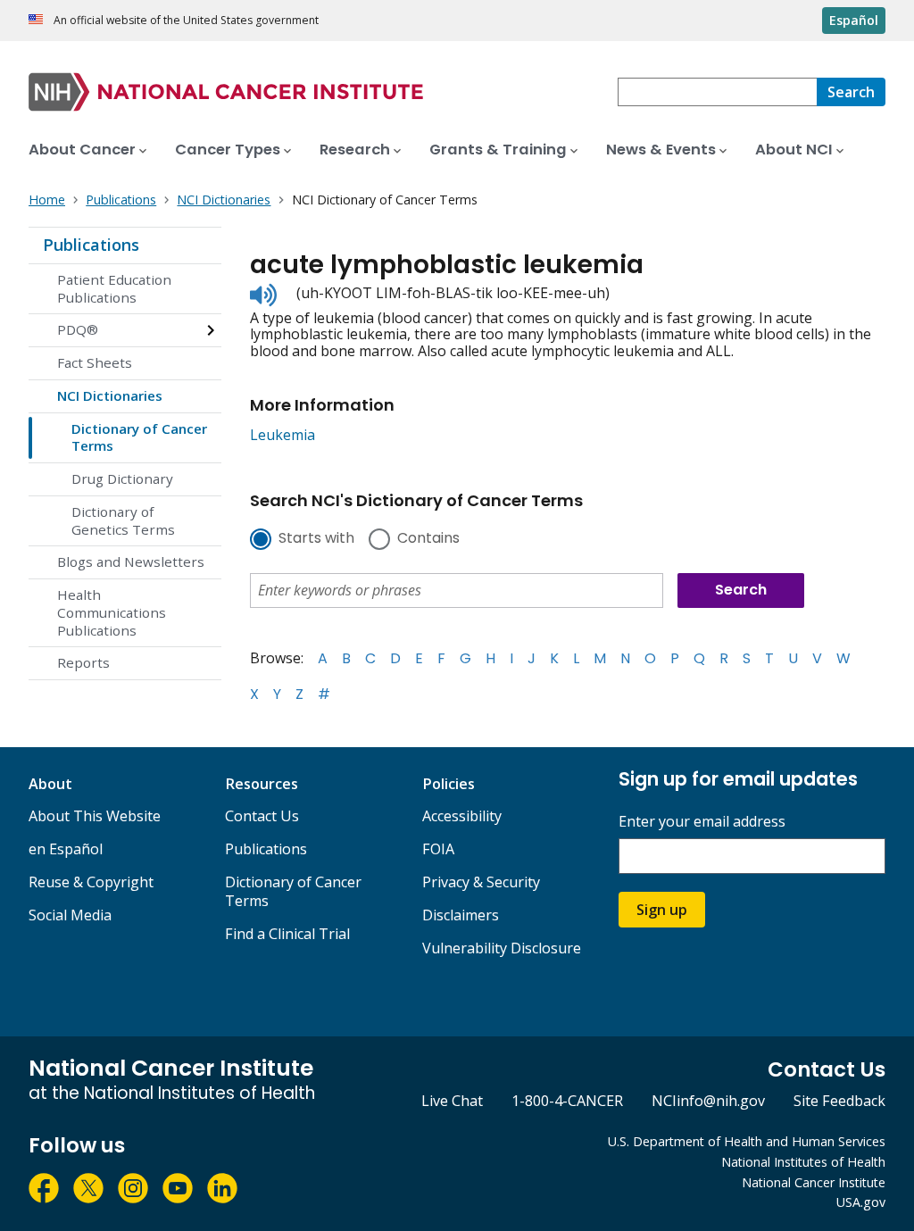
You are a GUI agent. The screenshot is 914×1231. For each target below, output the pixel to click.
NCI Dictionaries (109, 395)
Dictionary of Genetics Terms (123, 520)
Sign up (661, 909)
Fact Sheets (94, 362)
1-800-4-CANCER (567, 1100)
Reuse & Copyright (91, 882)
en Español (66, 849)
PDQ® (77, 329)
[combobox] (717, 92)
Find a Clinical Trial (287, 934)
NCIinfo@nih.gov (708, 1100)
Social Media (70, 915)
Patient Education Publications (114, 288)
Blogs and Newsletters (130, 561)
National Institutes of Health (803, 1161)
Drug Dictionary (122, 478)
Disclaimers (460, 915)
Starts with (316, 539)
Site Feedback (839, 1100)
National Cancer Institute (813, 1182)
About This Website (95, 816)
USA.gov (860, 1202)
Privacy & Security (481, 882)
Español (853, 20)
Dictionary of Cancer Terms (139, 437)
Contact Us (262, 816)
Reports (83, 662)
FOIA (438, 849)
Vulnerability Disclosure (501, 948)
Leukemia (282, 435)
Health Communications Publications (111, 612)
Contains (428, 539)
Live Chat (452, 1100)
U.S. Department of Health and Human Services (746, 1141)
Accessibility (462, 816)
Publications (91, 244)
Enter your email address (702, 821)
